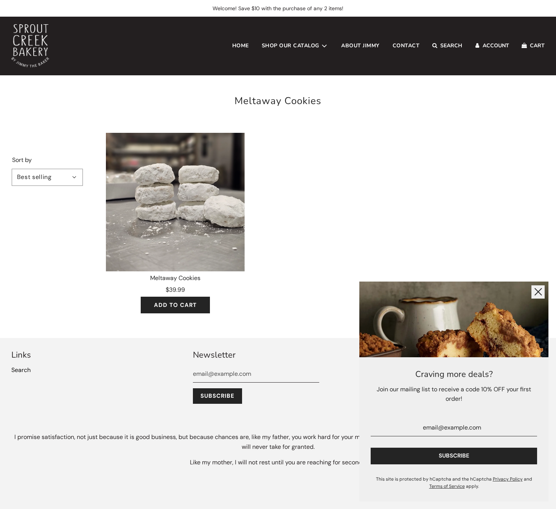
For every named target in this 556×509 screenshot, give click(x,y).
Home (240, 45)
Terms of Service (447, 486)
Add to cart (175, 305)
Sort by (22, 160)
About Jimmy (360, 45)
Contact (406, 45)
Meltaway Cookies (175, 278)
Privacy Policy (508, 479)
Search (21, 370)
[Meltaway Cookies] (175, 202)
